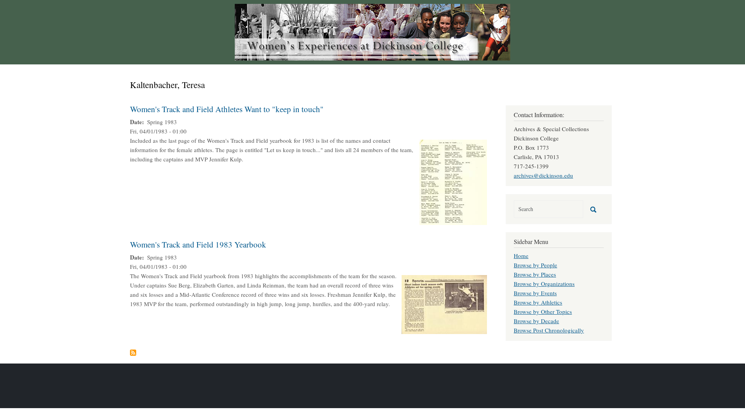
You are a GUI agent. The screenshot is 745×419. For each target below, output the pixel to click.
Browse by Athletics (538, 302)
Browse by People (535, 265)
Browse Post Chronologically (549, 330)
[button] (453, 181)
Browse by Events (535, 293)
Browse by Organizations (544, 283)
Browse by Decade (536, 321)
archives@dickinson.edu (543, 175)
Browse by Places (535, 274)
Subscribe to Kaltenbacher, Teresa (133, 353)
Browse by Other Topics (543, 311)
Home (521, 256)
